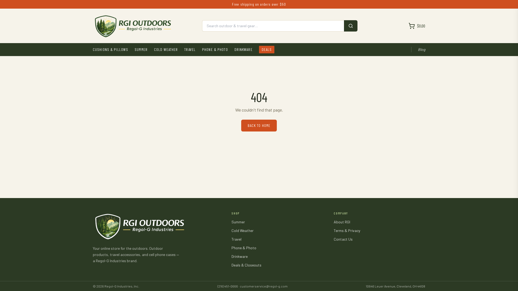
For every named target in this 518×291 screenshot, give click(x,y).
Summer (141, 49)
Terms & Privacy (347, 230)
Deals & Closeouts (246, 265)
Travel (190, 49)
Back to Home (259, 125)
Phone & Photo (215, 49)
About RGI (342, 222)
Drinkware (243, 49)
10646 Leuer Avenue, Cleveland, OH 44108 (395, 286)
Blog (421, 49)
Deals (267, 49)
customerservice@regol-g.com (264, 286)
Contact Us (343, 239)
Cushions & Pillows (110, 49)
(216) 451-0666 (227, 286)
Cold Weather (166, 49)
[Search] (350, 26)
